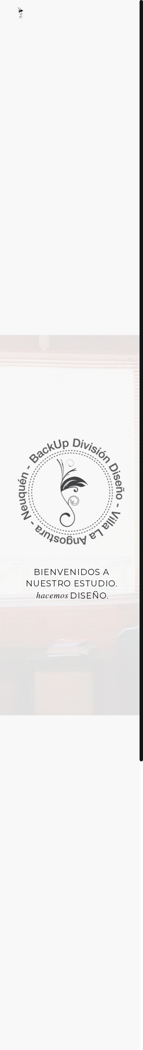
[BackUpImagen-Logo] (21, 13)
